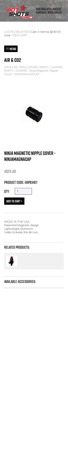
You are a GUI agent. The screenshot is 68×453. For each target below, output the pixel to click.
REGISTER (22, 31)
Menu (12, 48)
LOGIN (8, 31)
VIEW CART (19, 35)
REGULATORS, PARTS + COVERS (40, 67)
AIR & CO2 (10, 67)
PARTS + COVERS (15, 70)
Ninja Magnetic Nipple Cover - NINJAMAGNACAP (31, 72)
